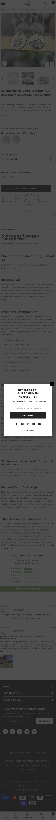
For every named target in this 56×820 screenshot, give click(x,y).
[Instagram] (22, 424)
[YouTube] (39, 424)
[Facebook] (16, 424)
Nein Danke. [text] (29, 430)
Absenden (28, 415)
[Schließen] (52, 384)
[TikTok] (34, 424)
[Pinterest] (28, 424)
